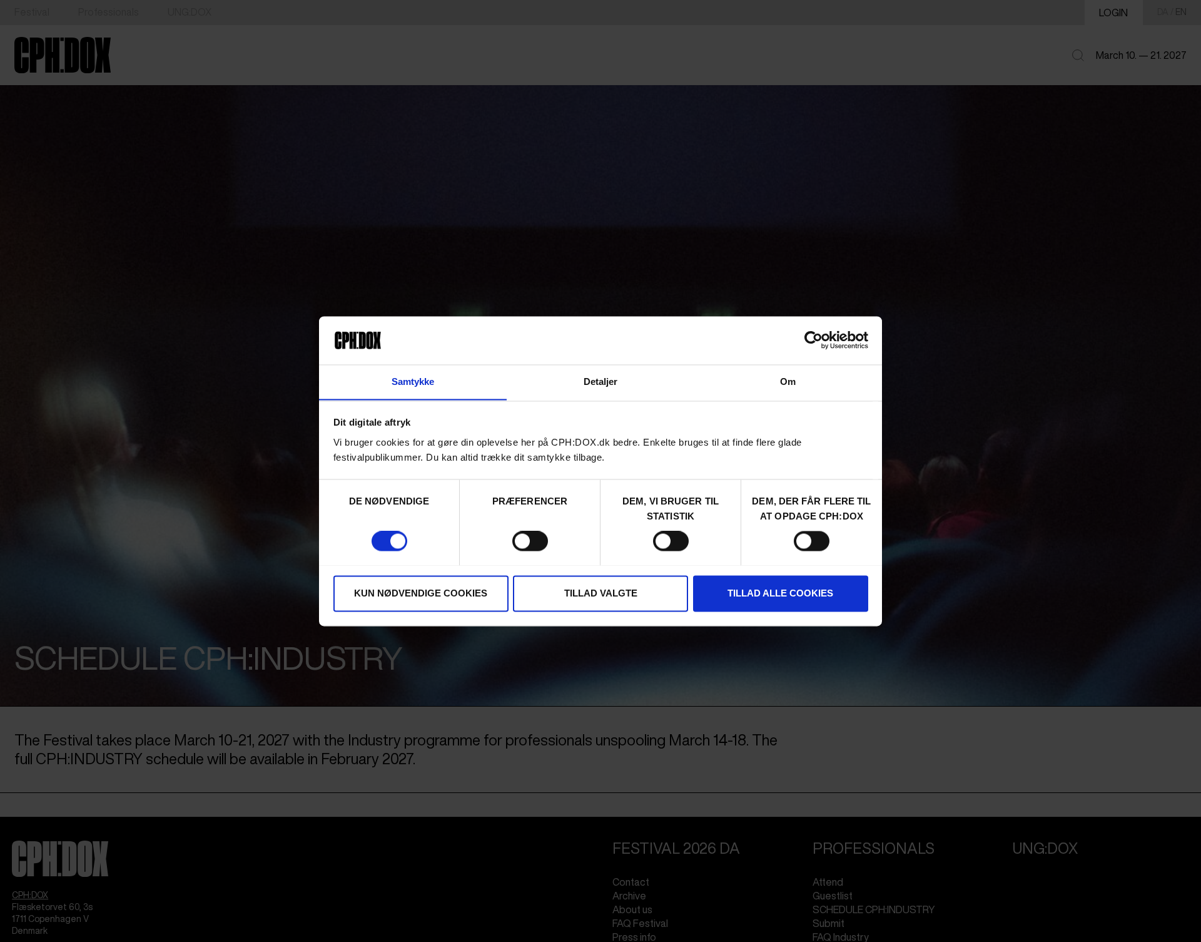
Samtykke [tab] (413, 381)
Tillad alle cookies (780, 593)
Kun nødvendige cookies (420, 593)
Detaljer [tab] (601, 381)
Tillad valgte (600, 593)
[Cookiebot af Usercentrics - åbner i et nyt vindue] (813, 339)
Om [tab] (788, 381)
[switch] (530, 541)
